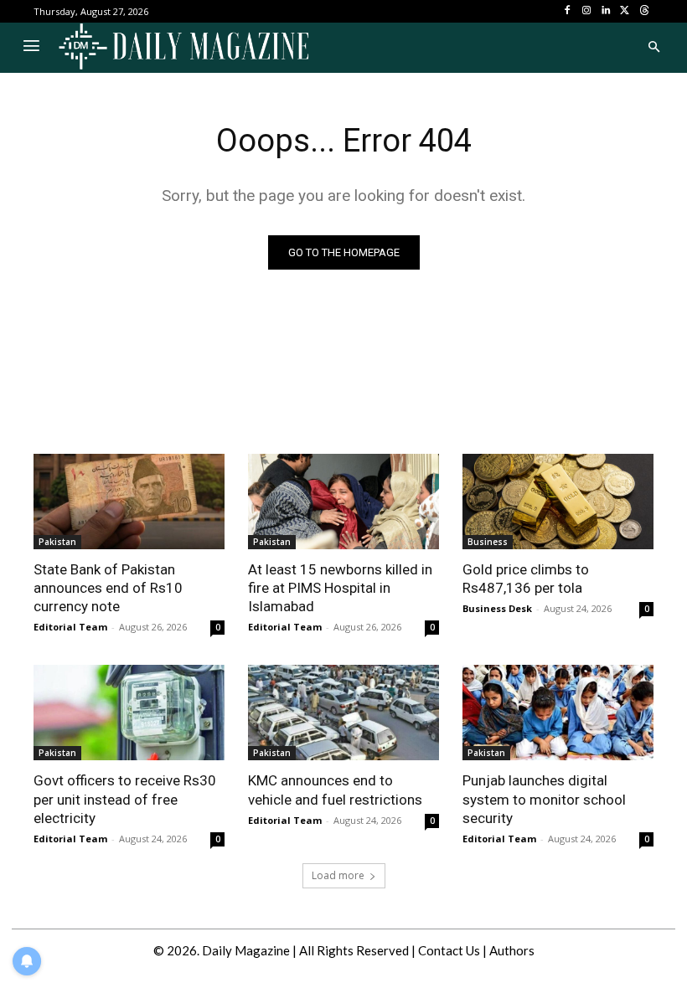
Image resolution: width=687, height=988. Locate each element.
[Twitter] (624, 11)
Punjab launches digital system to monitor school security (544, 799)
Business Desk (497, 608)
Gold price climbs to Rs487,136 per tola (525, 578)
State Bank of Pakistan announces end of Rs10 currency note (108, 588)
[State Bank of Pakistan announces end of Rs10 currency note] (129, 501)
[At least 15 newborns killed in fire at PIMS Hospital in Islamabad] (343, 501)
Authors (512, 950)
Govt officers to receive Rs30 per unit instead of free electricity (125, 799)
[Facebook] (567, 11)
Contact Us (449, 950)
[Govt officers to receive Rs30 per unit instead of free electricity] (129, 712)
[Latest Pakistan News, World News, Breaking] (183, 48)
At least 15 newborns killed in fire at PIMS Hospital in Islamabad (340, 588)
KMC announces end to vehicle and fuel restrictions (335, 789)
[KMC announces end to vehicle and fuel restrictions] (343, 712)
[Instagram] (587, 11)
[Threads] (643, 11)
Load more (338, 875)
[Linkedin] (606, 11)
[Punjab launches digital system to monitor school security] (557, 712)
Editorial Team (70, 626)
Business (487, 542)
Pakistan (57, 542)
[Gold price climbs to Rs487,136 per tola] (557, 501)
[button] (653, 48)
